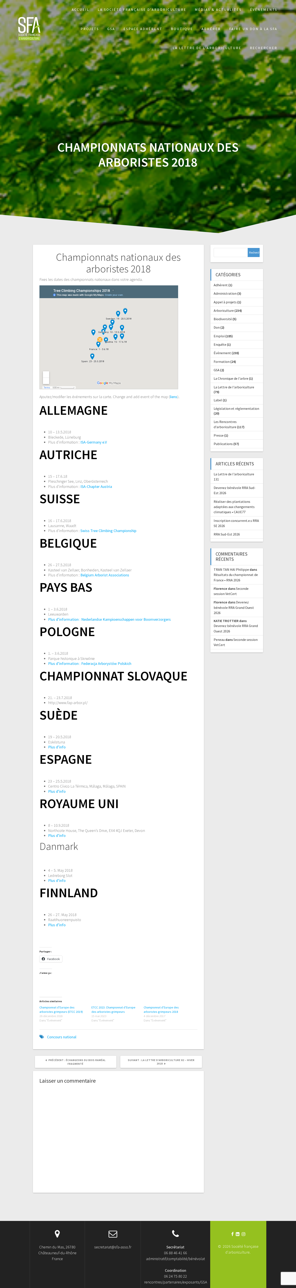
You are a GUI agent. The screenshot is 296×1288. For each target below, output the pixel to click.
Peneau (219, 639)
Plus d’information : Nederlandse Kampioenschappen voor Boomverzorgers (109, 619)
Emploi (219, 336)
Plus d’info (57, 746)
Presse (219, 435)
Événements (263, 9)
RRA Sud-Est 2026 (227, 534)
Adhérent (221, 285)
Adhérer (211, 29)
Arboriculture (224, 310)
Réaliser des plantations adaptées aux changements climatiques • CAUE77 (234, 506)
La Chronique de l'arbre (231, 378)
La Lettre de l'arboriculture (234, 387)
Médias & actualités (218, 9)
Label (218, 400)
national (69, 1036)
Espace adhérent (143, 29)
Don (217, 327)
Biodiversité (223, 319)
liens (173, 396)
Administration (225, 293)
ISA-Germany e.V (93, 442)
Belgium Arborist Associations (104, 574)
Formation (222, 361)
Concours (54, 1036)
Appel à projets (225, 302)
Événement (222, 353)
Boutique (182, 29)
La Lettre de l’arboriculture (207, 48)
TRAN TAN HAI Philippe (231, 569)
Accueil (80, 9)
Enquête (220, 344)
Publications (223, 444)
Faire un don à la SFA (253, 29)
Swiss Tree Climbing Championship (108, 530)
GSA (111, 29)
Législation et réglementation (236, 408)
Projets (90, 29)
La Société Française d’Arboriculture (142, 9)
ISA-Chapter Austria (96, 486)
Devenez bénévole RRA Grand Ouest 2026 (234, 607)
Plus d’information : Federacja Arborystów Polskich (89, 663)
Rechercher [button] (263, 48)
